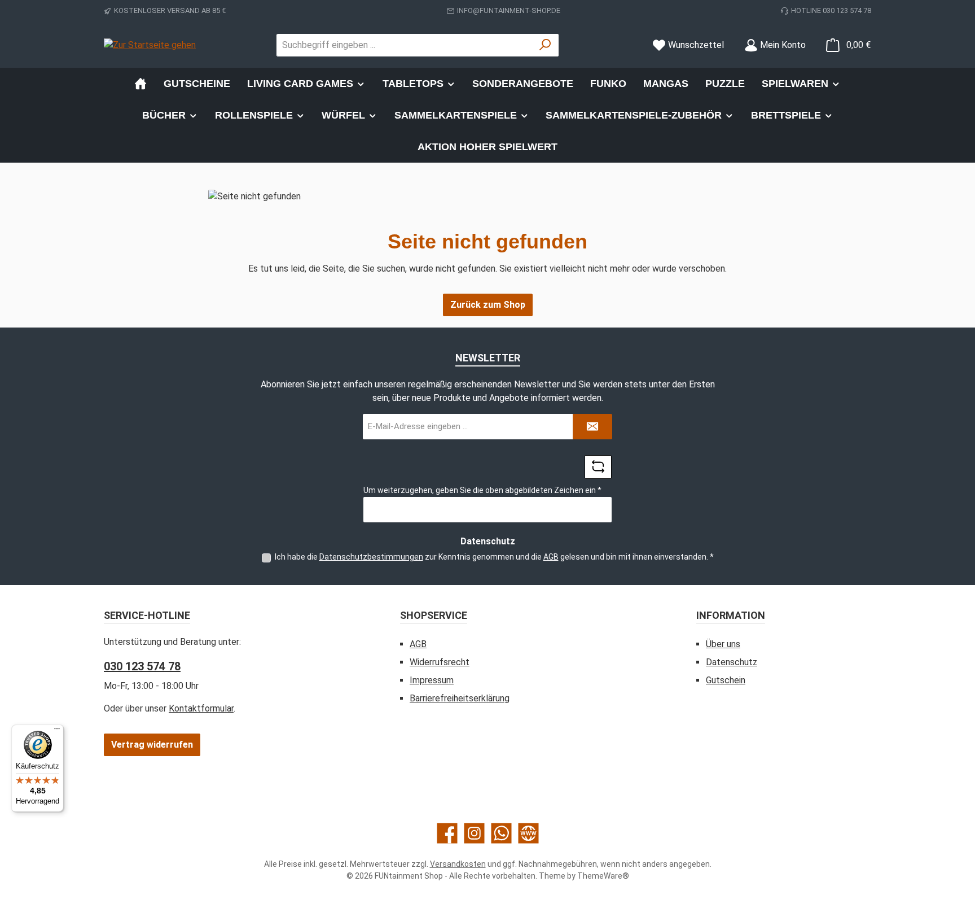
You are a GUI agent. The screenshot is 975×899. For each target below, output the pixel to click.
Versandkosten (458, 864)
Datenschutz (731, 662)
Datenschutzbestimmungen (371, 556)
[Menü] (57, 731)
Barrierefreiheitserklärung (460, 698)
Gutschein (725, 680)
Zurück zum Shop (487, 304)
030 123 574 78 (142, 666)
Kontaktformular (201, 708)
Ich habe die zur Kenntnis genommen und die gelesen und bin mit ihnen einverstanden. (494, 556)
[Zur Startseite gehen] (150, 45)
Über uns (723, 644)
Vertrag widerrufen (152, 744)
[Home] (140, 83)
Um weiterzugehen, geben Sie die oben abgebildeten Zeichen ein (482, 490)
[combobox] (404, 45)
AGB (551, 556)
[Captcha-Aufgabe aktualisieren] (598, 467)
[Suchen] (545, 45)
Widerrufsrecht (439, 662)
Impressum (432, 680)
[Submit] (592, 426)
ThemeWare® (603, 875)
